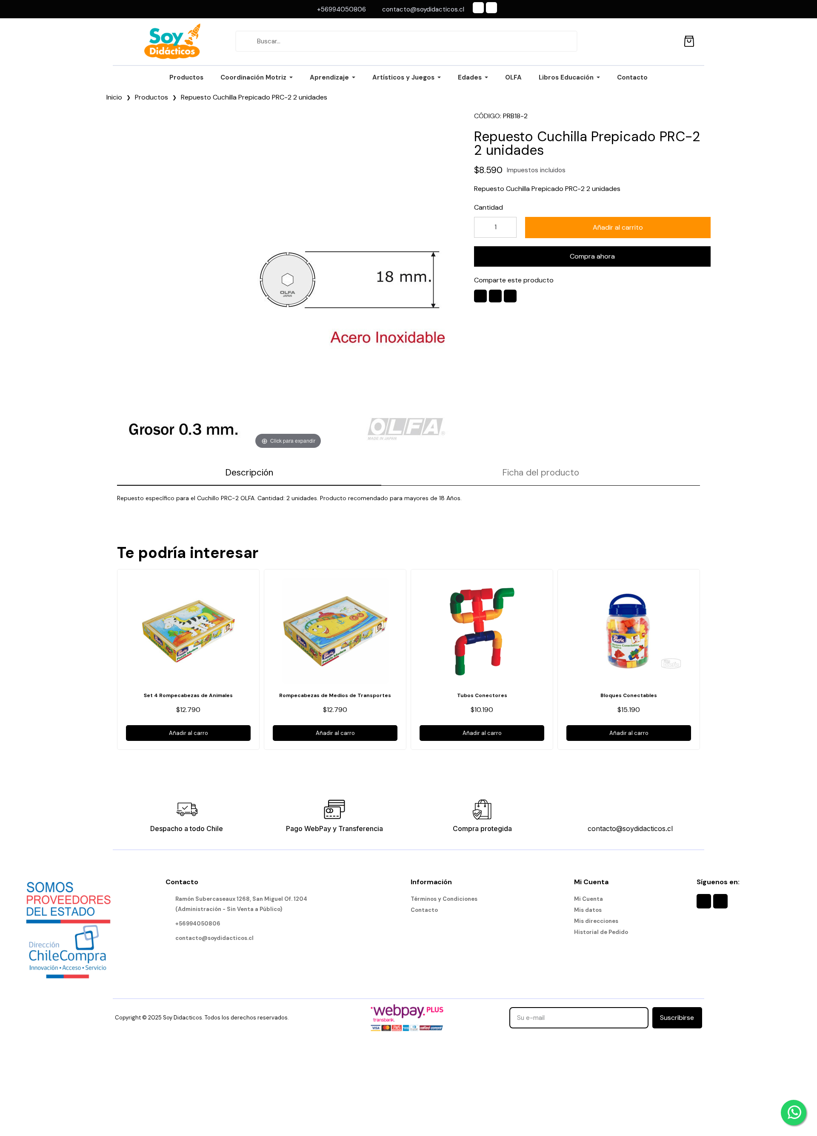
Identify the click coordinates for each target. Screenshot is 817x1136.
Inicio (114, 97)
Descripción (249, 472)
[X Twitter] (495, 296)
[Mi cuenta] (670, 41)
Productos (151, 97)
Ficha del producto (540, 472)
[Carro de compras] (689, 40)
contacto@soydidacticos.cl (630, 828)
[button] (618, 227)
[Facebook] (478, 7)
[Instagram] (491, 7)
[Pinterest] (510, 296)
